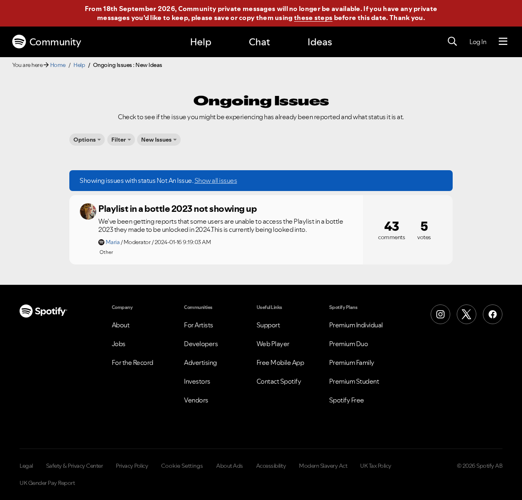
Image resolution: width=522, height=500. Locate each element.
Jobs (119, 343)
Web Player (273, 343)
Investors (197, 381)
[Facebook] (492, 314)
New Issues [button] (156, 140)
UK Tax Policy (376, 465)
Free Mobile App (280, 362)
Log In (477, 41)
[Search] (452, 41)
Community (55, 42)
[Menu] (503, 41)
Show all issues (216, 180)
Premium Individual (356, 324)
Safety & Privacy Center (74, 465)
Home (58, 65)
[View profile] (88, 211)
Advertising (200, 362)
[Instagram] (440, 314)
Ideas (319, 42)
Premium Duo (348, 343)
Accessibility (271, 465)
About (121, 324)
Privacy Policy (132, 465)
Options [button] (84, 140)
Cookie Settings (182, 465)
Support (268, 324)
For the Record (132, 362)
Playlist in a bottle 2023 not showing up (177, 208)
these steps (313, 17)
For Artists (198, 324)
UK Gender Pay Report (47, 483)
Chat (259, 42)
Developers (201, 343)
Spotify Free (346, 400)
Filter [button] (118, 140)
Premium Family (351, 362)
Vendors (196, 400)
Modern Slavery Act (323, 465)
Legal (26, 465)
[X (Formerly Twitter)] (466, 314)
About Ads (229, 465)
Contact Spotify (279, 381)
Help (200, 42)
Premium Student (354, 381)
